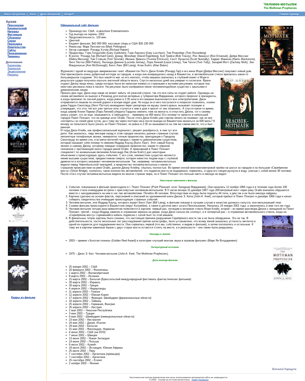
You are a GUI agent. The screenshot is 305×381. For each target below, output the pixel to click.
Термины (13, 56)
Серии (11, 40)
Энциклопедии (16, 71)
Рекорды (12, 74)
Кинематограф (17, 28)
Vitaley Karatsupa (200, 380)
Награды (13, 31)
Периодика (14, 43)
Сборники (14, 37)
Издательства (16, 47)
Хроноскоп (14, 68)
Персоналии (15, 25)
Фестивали (14, 34)
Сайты (11, 50)
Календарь (14, 65)
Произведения (17, 53)
